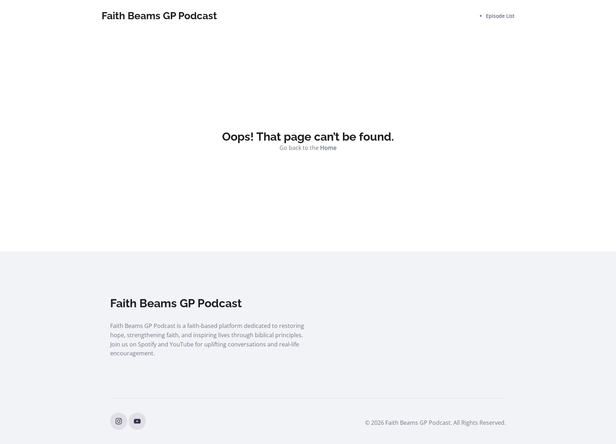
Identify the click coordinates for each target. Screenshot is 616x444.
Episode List (500, 15)
